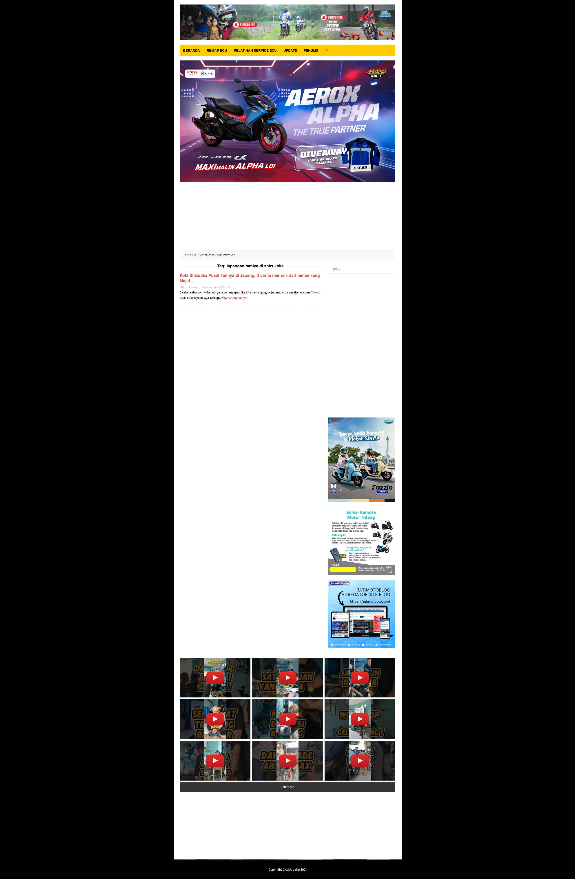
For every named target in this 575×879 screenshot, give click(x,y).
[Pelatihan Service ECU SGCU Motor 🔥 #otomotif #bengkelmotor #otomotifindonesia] (287, 678)
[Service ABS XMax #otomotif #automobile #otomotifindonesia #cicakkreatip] (287, 761)
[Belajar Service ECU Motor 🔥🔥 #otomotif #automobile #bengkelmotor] (215, 678)
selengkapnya (237, 298)
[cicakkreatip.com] (287, 22)
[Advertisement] (287, 214)
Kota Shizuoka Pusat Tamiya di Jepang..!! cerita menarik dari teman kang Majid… (250, 278)
